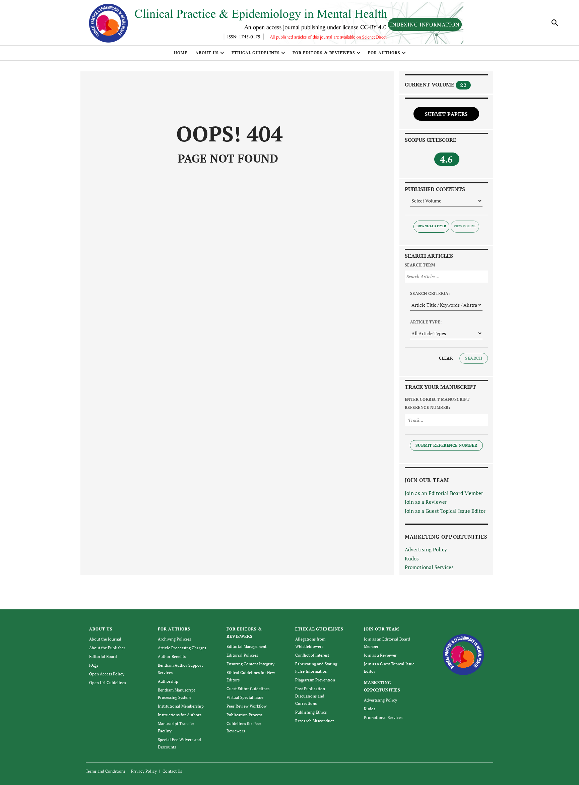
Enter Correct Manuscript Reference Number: (437, 403)
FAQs (93, 665)
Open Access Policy (106, 673)
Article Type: (426, 321)
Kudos (412, 558)
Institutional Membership (181, 706)
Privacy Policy (144, 771)
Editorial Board (103, 656)
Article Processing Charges (182, 647)
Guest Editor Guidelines (248, 688)
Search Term (420, 264)
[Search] (555, 22)
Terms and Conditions (105, 771)
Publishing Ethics (311, 712)
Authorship (168, 681)
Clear (446, 358)
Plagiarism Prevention (315, 679)
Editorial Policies (242, 655)
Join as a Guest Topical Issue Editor (445, 510)
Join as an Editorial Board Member (444, 493)
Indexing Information (425, 24)
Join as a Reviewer (426, 501)
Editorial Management (246, 646)
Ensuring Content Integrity (250, 663)
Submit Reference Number (446, 445)
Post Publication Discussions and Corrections (310, 696)
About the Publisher (107, 647)
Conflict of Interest (312, 655)
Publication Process (244, 714)
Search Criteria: (430, 293)
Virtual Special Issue (245, 697)
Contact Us (172, 771)
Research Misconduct (314, 720)
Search (473, 358)
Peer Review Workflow (247, 706)
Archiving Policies (174, 639)
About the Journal (105, 639)
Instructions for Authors (179, 714)
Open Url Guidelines (107, 682)
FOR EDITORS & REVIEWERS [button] (324, 52)
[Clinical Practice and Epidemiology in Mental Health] (464, 653)
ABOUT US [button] (207, 52)
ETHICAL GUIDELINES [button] (256, 52)
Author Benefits (172, 656)
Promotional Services (429, 567)
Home (180, 52)
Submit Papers (446, 114)
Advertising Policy (426, 549)
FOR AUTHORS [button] (384, 52)
